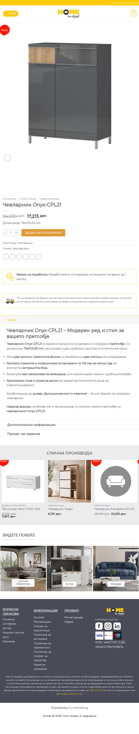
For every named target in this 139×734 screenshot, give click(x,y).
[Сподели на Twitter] (19, 257)
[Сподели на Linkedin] (39, 257)
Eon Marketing (78, 707)
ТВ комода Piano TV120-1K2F (21, 509)
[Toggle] (3, 320)
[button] (11, 14)
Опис (11, 320)
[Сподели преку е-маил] (26, 257)
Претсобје (28, 198)
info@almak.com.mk (71, 694)
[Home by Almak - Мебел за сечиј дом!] (69, 13)
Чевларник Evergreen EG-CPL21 (115, 509)
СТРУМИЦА (101, 619)
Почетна (9, 198)
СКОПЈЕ (113, 619)
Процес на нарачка (23, 434)
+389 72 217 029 (98, 690)
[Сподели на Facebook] (13, 257)
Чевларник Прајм (60, 509)
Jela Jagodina (21, 248)
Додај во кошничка (43, 232)
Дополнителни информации (31, 425)
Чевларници (49, 198)
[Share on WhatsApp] (6, 257)
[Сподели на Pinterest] (32, 257)
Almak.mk (43, 406)
